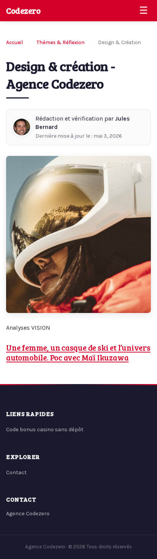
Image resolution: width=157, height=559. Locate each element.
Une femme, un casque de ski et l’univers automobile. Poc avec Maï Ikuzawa (78, 352)
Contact (16, 472)
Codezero (23, 10)
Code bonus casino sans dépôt (44, 429)
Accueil (14, 42)
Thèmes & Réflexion (61, 42)
